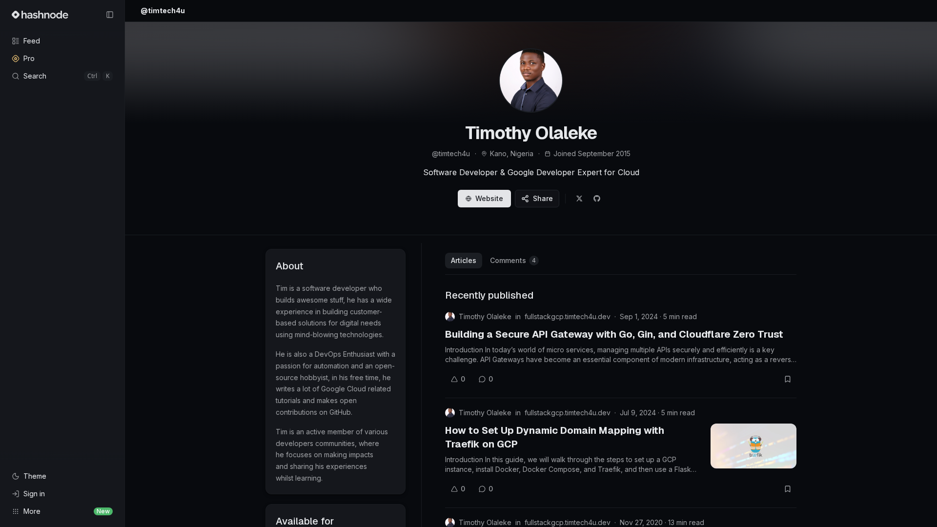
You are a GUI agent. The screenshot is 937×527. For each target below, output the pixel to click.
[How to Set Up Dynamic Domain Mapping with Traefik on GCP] (753, 446)
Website (489, 198)
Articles (463, 260)
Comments (513, 260)
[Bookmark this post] (787, 379)
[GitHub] (597, 198)
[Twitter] (579, 198)
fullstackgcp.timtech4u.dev (568, 316)
